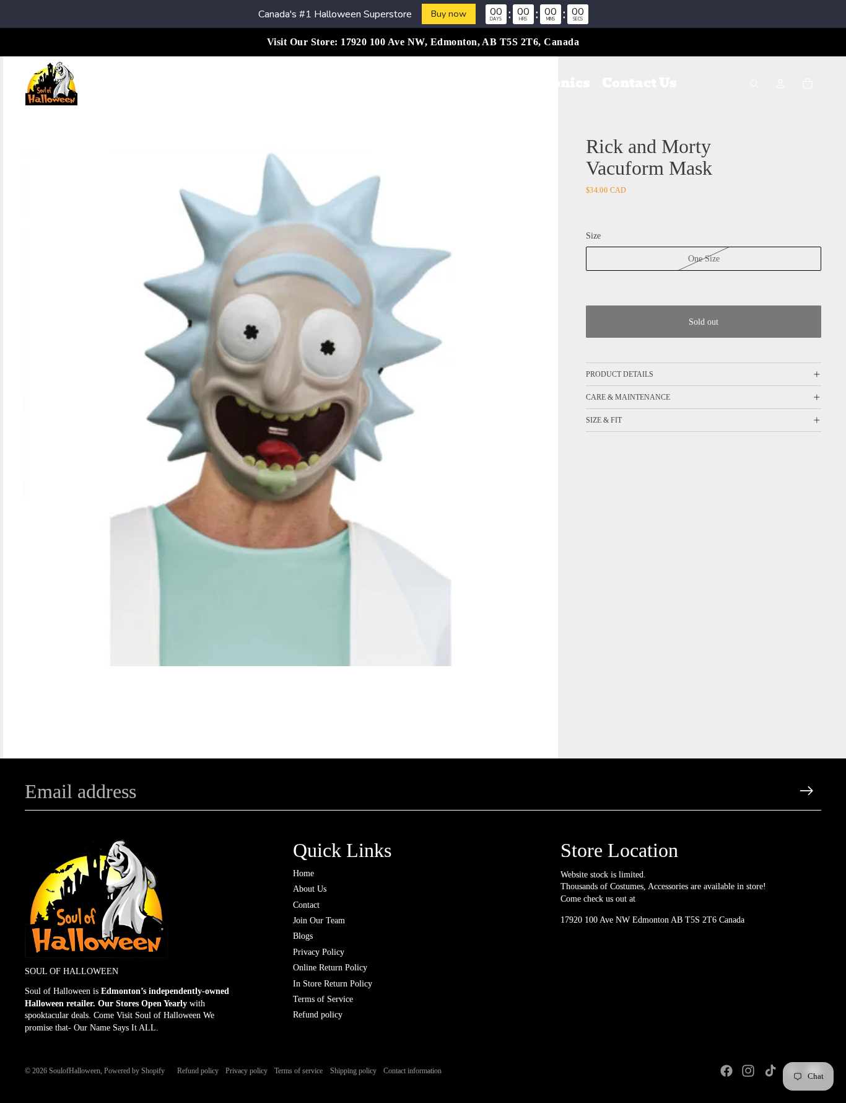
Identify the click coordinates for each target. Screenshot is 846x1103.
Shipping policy (353, 1070)
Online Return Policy (330, 967)
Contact (306, 905)
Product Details (619, 374)
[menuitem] (190, 83)
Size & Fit (604, 420)
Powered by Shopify (134, 1070)
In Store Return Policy (332, 983)
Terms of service (298, 1070)
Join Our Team (319, 920)
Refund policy (317, 1014)
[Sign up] (806, 791)
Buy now (448, 13)
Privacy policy (246, 1070)
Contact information (412, 1070)
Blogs (303, 936)
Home (303, 873)
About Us (309, 889)
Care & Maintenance (628, 397)
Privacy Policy (318, 952)
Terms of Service (323, 999)
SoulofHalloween (74, 1070)
